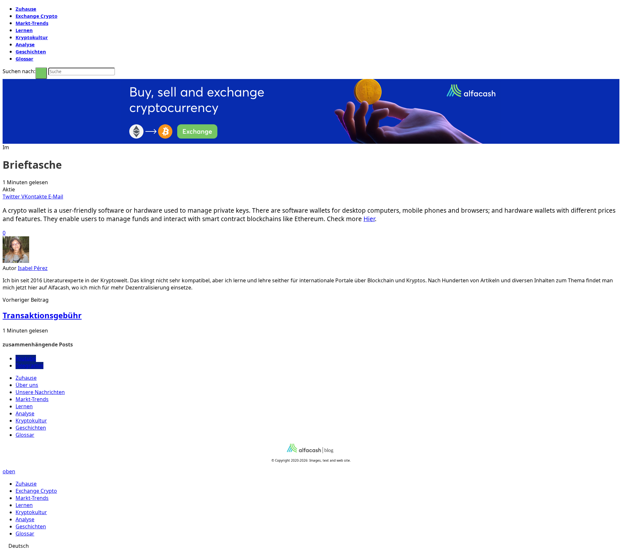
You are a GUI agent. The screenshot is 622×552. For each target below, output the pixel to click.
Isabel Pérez (33, 268)
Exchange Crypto (36, 16)
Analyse (25, 44)
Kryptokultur (32, 37)
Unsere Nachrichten (40, 392)
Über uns (27, 385)
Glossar (24, 58)
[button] (311, 545)
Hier (369, 219)
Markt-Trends (32, 23)
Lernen (24, 30)
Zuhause (26, 9)
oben (9, 471)
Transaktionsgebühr (42, 315)
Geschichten (31, 51)
